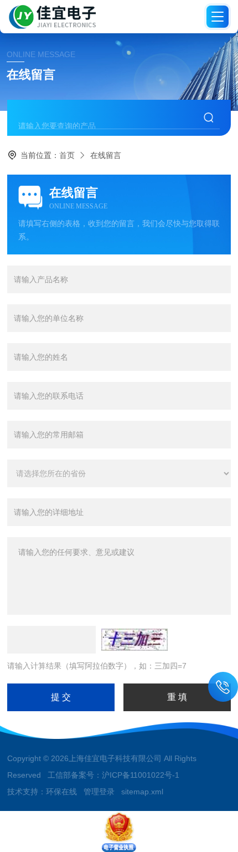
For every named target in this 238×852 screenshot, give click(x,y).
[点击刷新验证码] (134, 640)
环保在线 (61, 791)
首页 (67, 155)
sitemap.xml (142, 791)
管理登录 (99, 791)
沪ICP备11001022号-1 (140, 775)
